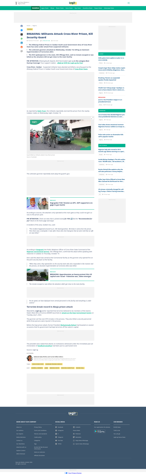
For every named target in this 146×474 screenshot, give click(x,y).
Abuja (52, 8)
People (100, 154)
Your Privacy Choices (75, 473)
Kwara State (98, 8)
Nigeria (35, 8)
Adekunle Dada (46, 40)
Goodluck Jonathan (45, 346)
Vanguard (39, 250)
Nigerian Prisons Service (54, 364)
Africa (100, 104)
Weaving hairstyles (67, 368)
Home (28, 25)
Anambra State (87, 8)
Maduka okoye (54, 368)
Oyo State (78, 8)
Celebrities (101, 73)
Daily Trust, (42, 111)
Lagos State (44, 8)
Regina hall (80, 368)
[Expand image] (92, 118)
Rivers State (60, 8)
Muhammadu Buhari (68, 325)
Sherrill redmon (37, 368)
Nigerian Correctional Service (38, 252)
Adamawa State (109, 8)
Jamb (46, 368)
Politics (100, 63)
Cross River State (81, 69)
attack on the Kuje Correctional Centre (76, 313)
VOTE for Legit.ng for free (73, 63)
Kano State (69, 8)
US (100, 194)
